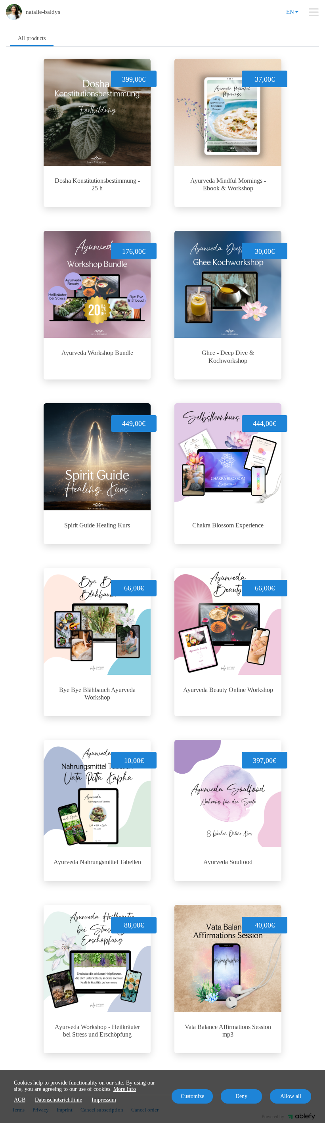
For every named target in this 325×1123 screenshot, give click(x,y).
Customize (192, 1096)
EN (290, 12)
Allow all (290, 1096)
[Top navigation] (313, 12)
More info (124, 1089)
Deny (241, 1096)
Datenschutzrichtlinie (58, 1100)
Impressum (104, 1100)
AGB (19, 1100)
